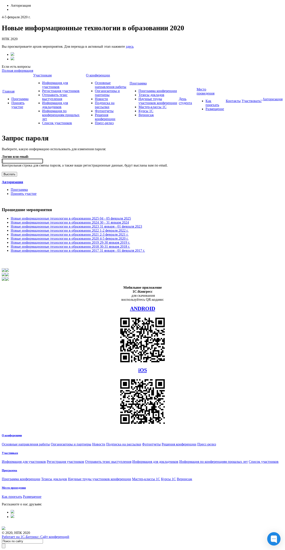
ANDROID (142, 308)
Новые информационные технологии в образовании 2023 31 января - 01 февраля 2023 (76, 226)
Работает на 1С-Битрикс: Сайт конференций (35, 537)
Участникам (42, 75)
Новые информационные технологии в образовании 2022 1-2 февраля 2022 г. (69, 230)
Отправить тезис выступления (54, 97)
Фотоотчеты (104, 111)
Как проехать (212, 103)
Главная (8, 91)
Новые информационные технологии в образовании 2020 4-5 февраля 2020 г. (69, 238)
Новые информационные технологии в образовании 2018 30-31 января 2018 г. (70, 246)
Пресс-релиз (104, 123)
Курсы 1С (145, 111)
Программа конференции (157, 91)
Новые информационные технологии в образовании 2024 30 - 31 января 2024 (70, 222)
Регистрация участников (60, 91)
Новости (101, 99)
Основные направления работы (110, 85)
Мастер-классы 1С (152, 107)
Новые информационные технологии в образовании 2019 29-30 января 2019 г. (70, 242)
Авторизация (273, 99)
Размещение (215, 109)
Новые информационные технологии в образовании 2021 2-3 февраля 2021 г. (69, 234)
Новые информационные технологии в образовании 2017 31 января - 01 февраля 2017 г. (78, 250)
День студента (185, 101)
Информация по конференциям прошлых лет (60, 115)
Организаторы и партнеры (107, 93)
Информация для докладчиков (55, 105)
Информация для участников (55, 85)
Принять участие (17, 105)
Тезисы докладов (151, 95)
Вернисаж (146, 115)
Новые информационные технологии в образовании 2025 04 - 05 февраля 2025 (71, 218)
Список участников (57, 123)
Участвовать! (252, 101)
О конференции (98, 75)
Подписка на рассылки (104, 105)
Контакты (233, 101)
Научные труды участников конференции (157, 101)
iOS (142, 370)
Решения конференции (105, 117)
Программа (19, 99)
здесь (130, 46)
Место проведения (205, 91)
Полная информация (17, 70)
